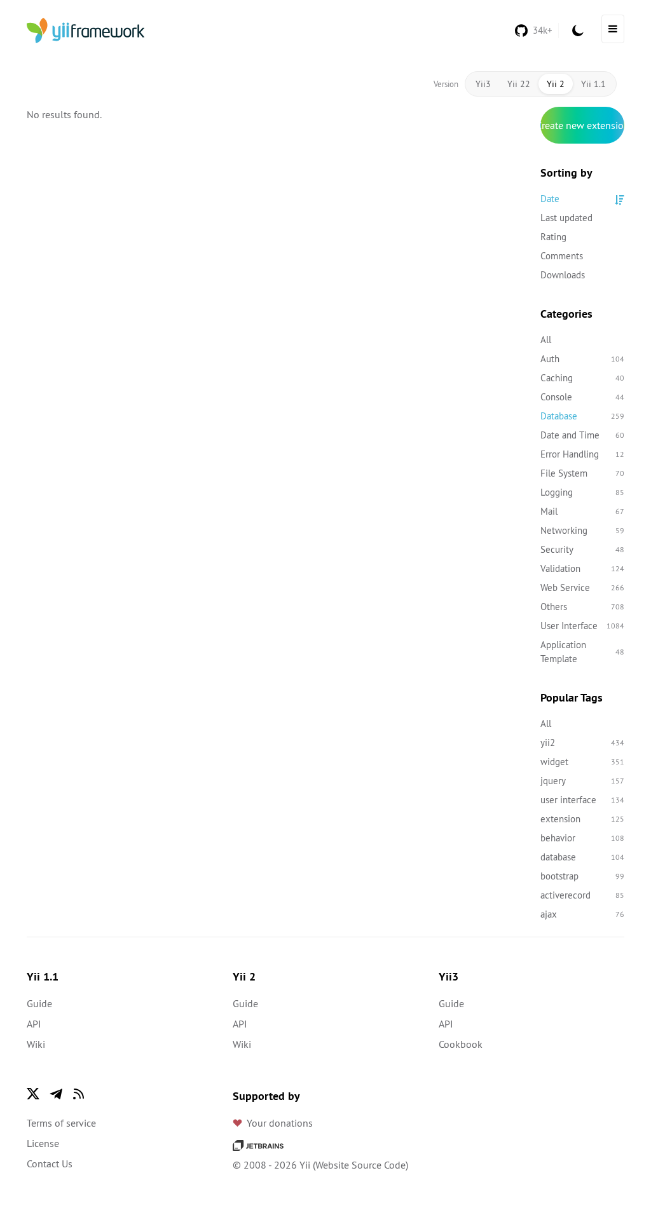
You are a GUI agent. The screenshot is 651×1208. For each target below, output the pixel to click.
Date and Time (582, 435)
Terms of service (61, 1122)
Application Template (582, 652)
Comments (561, 256)
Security (582, 549)
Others (582, 607)
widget (582, 762)
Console (582, 397)
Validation (582, 568)
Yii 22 (518, 84)
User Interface (582, 626)
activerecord (582, 895)
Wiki (36, 1044)
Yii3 (483, 84)
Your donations (280, 1122)
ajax (582, 914)
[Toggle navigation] (612, 29)
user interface (582, 800)
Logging (582, 492)
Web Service (582, 587)
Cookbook (461, 1044)
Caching (582, 378)
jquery (582, 781)
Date (549, 199)
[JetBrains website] (258, 1144)
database (582, 857)
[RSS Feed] (78, 1093)
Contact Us (49, 1163)
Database (582, 416)
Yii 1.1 (593, 84)
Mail (582, 511)
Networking (582, 530)
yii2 (582, 742)
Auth (582, 359)
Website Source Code (360, 1164)
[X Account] (33, 1093)
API (34, 1023)
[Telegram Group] (56, 1093)
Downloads (562, 275)
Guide (39, 1003)
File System (582, 473)
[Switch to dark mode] (578, 30)
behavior (582, 838)
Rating (553, 237)
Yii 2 (556, 84)
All (545, 340)
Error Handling (582, 454)
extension (582, 819)
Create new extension (582, 125)
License (43, 1143)
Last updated (566, 218)
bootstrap (582, 876)
